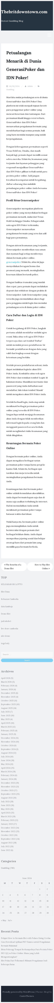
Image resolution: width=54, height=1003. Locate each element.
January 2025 (7, 734)
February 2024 (7, 775)
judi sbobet (6, 621)
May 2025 (5, 719)
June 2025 (5, 715)
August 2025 (7, 708)
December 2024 (8, 738)
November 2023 (8, 787)
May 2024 (5, 764)
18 (10, 907)
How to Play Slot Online (42, 567)
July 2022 (5, 846)
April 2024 (5, 768)
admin (30, 86)
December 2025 (8, 693)
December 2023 (8, 783)
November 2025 (8, 697)
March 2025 (6, 727)
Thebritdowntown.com (24, 11)
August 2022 (7, 843)
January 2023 (7, 824)
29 (40, 913)
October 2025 (7, 700)
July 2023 (5, 801)
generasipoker (13, 262)
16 (47, 901)
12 (18, 901)
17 (3, 907)
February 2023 (7, 820)
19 (18, 907)
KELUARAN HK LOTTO (11, 584)
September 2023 (8, 794)
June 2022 (5, 850)
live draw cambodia (9, 628)
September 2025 (8, 704)
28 (33, 913)
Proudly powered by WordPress (18, 992)
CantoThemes (27, 996)
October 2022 (7, 835)
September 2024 (8, 749)
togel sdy (5, 643)
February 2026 (7, 686)
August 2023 (6, 798)
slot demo (5, 636)
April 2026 (5, 678)
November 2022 (8, 831)
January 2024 (7, 779)
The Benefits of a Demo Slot (12, 567)
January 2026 (7, 689)
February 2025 (7, 730)
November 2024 (8, 742)
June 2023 (5, 805)
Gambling (10, 90)
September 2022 (8, 839)
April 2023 (5, 813)
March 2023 (6, 816)
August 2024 (7, 753)
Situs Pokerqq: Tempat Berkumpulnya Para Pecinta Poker (27, 949)
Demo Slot (5, 614)
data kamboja (7, 606)
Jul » (10, 920)
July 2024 (5, 757)
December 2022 (8, 828)
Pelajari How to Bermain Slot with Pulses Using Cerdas (25, 938)
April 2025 (5, 723)
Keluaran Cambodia (9, 599)
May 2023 (5, 809)
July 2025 (5, 712)
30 (48, 913)
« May (3, 920)
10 (3, 901)
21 (33, 907)
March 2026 (6, 682)
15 (40, 901)
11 (10, 901)
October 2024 (7, 745)
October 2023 (7, 790)
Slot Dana (5, 592)
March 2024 (6, 771)
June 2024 (5, 760)
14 (33, 901)
